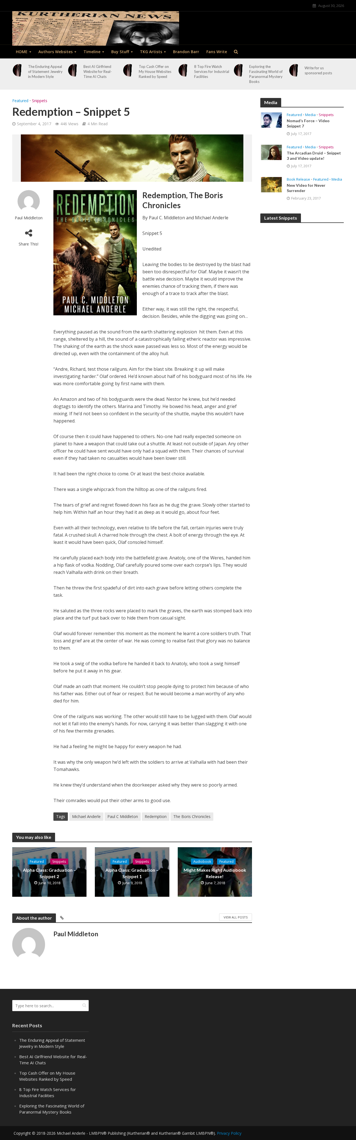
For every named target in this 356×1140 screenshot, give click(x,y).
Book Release (298, 179)
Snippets (39, 100)
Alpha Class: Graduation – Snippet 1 (132, 873)
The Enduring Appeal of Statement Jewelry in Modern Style (45, 71)
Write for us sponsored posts (318, 70)
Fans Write (216, 51)
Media (310, 114)
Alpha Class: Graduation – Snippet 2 (49, 873)
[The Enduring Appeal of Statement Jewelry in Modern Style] (19, 70)
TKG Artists (151, 51)
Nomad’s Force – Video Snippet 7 (308, 123)
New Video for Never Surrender (306, 188)
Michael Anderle (86, 816)
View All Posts (236, 917)
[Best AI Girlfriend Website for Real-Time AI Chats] (74, 70)
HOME (22, 51)
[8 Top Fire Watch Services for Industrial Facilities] (185, 70)
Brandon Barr (186, 51)
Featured (20, 100)
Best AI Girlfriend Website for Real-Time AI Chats (97, 71)
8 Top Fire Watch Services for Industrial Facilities (211, 71)
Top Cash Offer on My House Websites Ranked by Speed (155, 71)
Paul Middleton (29, 217)
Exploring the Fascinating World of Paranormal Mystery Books (266, 74)
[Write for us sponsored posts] (296, 70)
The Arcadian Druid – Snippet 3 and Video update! (314, 156)
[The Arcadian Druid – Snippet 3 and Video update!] (271, 152)
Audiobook (202, 861)
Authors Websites (55, 51)
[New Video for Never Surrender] (271, 184)
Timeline (91, 51)
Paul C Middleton (122, 816)
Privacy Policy (229, 1133)
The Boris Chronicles (192, 816)
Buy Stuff (120, 51)
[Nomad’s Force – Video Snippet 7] (271, 119)
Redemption (156, 816)
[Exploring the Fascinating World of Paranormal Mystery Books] (240, 70)
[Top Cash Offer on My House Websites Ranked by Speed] (130, 70)
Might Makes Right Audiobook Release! (215, 873)
